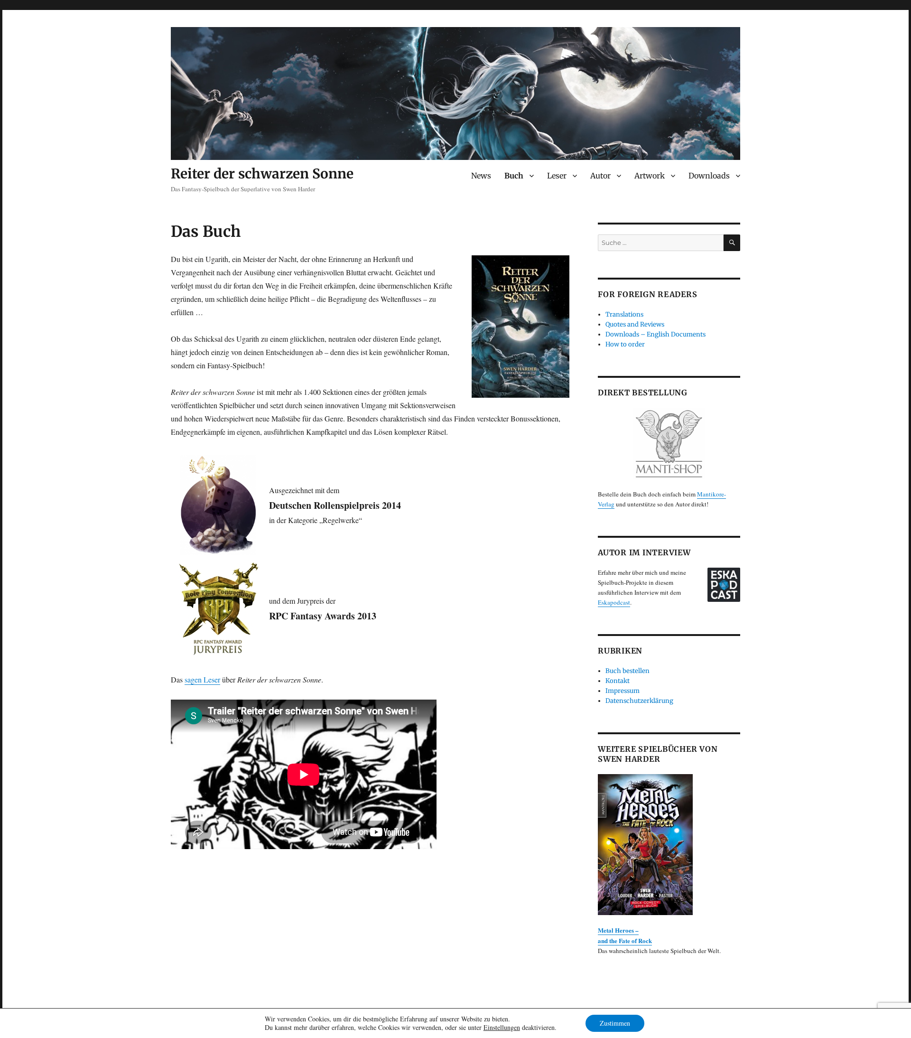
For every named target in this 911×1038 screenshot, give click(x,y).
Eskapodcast (614, 602)
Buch (513, 175)
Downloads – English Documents (655, 334)
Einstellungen (501, 1027)
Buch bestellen (627, 671)
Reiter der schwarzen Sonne (262, 173)
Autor (600, 175)
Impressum (622, 691)
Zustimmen (615, 1023)
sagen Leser (202, 679)
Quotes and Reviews (634, 324)
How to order (625, 344)
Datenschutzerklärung (639, 701)
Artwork (649, 175)
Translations (624, 314)
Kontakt (617, 681)
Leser (557, 175)
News (481, 175)
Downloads (709, 175)
